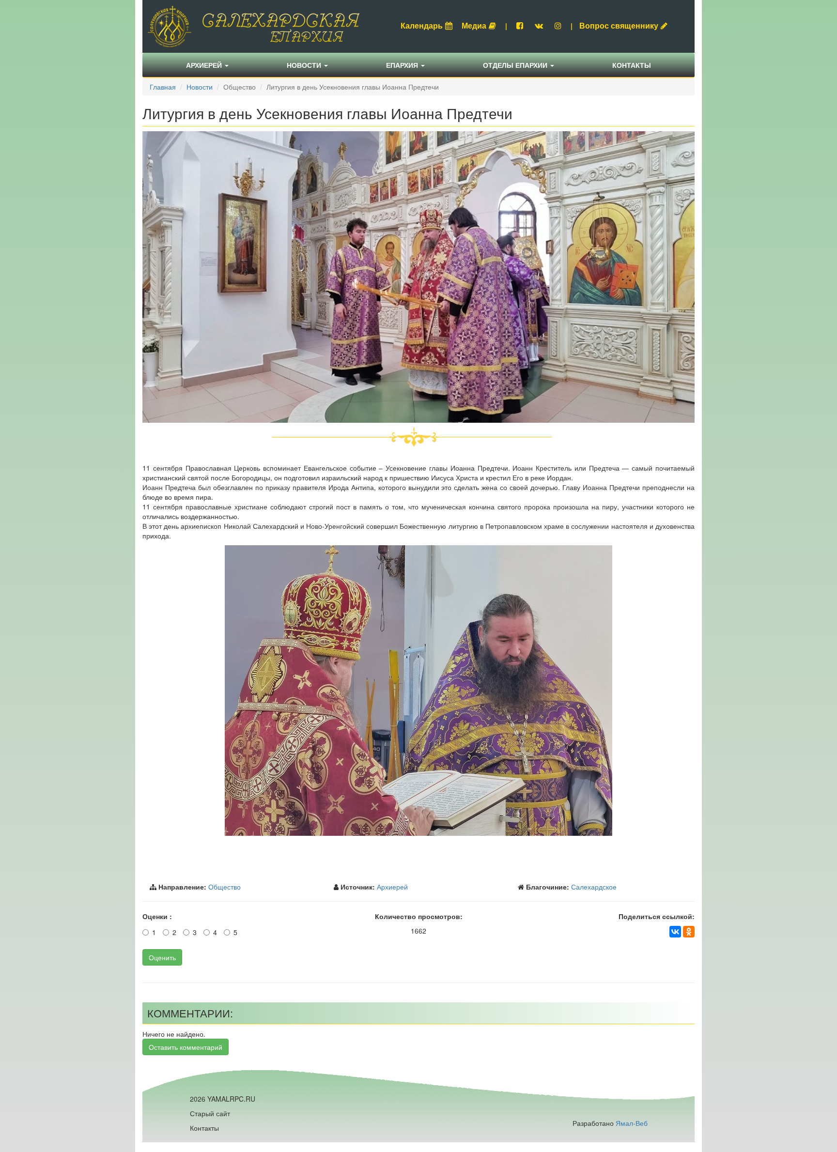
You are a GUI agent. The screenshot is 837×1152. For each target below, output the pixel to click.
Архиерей (205, 65)
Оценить (162, 957)
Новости (305, 65)
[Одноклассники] (689, 931)
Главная (163, 87)
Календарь (422, 25)
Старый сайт (210, 1113)
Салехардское (594, 886)
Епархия (403, 65)
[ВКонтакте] (675, 931)
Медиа (474, 25)
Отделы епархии (516, 65)
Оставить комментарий (185, 1047)
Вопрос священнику (618, 25)
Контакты (631, 65)
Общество (224, 886)
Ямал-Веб (632, 1123)
